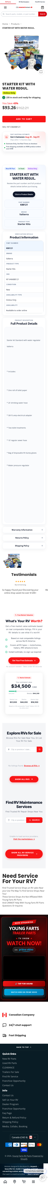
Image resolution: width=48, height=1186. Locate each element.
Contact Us (8, 1085)
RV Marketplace (24, 2)
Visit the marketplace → (24, 839)
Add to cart (24, 119)
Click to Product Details (24, 194)
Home (5, 24)
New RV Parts (9, 1058)
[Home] (24, 7)
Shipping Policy (22, 545)
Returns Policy (22, 537)
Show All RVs (22, 779)
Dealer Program (10, 1104)
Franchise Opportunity (13, 1080)
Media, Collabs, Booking (14, 1126)
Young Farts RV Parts (22, 1156)
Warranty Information (22, 530)
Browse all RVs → (32, 766)
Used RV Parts (9, 1063)
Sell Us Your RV (10, 1099)
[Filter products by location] (14, 1182)
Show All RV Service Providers (22, 854)
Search (42, 14)
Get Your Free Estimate (22, 660)
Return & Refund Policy (14, 1117)
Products (15, 24)
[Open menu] (33, 1182)
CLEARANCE (8, 1067)
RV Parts (8, 2)
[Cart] (42, 7)
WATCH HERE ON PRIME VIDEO (24, 992)
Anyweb (33, 1166)
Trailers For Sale (10, 1072)
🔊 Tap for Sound (24, 984)
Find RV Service (40, 2)
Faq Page (7, 1113)
